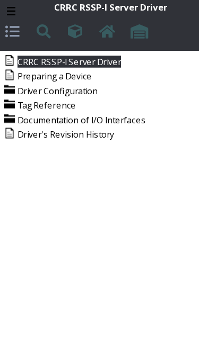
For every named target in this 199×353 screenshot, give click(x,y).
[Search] (45, 32)
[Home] (107, 32)
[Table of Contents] (13, 32)
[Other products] (76, 32)
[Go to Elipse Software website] (139, 32)
